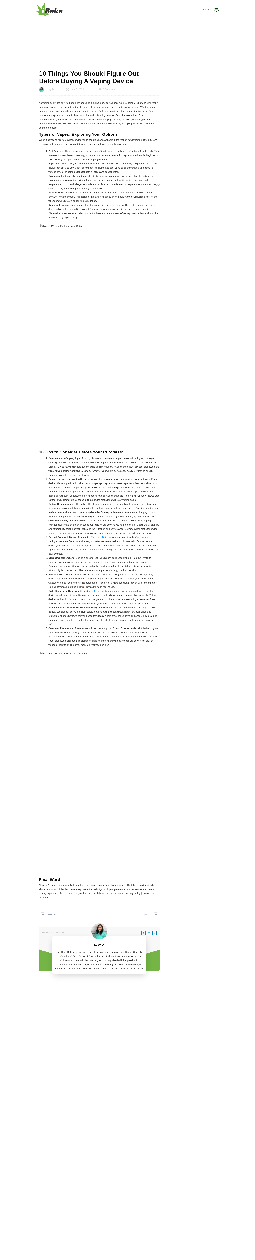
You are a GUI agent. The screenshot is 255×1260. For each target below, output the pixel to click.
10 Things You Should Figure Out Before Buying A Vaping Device (89, 77)
